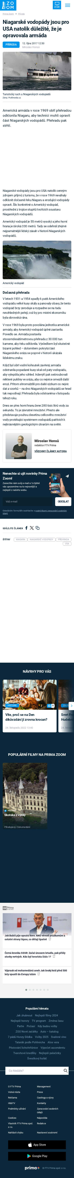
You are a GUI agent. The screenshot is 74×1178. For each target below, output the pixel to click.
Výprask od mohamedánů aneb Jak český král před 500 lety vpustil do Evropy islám (36, 972)
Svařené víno (58, 1037)
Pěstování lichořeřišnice (23, 1047)
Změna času (56, 1020)
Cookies (12, 1118)
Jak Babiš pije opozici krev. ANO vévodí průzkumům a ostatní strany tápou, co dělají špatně (35, 937)
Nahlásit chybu (15, 1132)
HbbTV (11, 1103)
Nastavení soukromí (47, 1132)
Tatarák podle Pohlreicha (30, 1042)
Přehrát (12, 811)
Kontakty (41, 1103)
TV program (39, 1020)
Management (43, 1086)
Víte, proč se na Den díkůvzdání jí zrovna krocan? (26, 717)
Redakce (41, 1123)
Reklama (12, 1097)
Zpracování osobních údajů (47, 1110)
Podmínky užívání (17, 1108)
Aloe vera (53, 1042)
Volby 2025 (41, 1037)
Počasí (31, 1026)
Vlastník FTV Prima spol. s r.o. (20, 1125)
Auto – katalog (49, 1031)
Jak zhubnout (24, 1015)
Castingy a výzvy (45, 1097)
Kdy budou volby (47, 1026)
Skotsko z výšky (15, 815)
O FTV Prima (14, 1086)
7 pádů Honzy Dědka (20, 1037)
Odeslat (63, 501)
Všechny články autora (50, 451)
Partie (20, 1026)
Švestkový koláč (37, 1058)
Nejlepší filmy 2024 (46, 1015)
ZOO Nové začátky (27, 1031)
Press (40, 1092)
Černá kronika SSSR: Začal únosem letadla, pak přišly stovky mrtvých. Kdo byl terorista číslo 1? (35, 955)
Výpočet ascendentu (53, 1047)
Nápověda (42, 1118)
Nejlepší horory (20, 1020)
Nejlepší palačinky (50, 1053)
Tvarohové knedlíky (24, 1053)
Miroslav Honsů (31, 47)
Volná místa (14, 1092)
